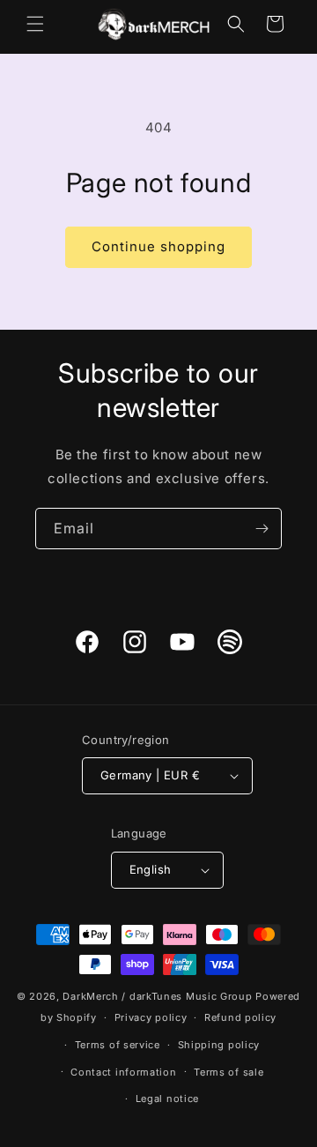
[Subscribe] (261, 528)
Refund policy (240, 1017)
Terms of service (117, 1045)
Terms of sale (228, 1072)
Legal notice (167, 1098)
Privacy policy (151, 1017)
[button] (35, 23)
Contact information (123, 1072)
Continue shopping (158, 246)
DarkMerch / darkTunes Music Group (157, 996)
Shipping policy (219, 1045)
